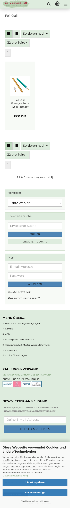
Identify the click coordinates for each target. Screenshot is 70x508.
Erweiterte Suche (35, 241)
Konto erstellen (19, 292)
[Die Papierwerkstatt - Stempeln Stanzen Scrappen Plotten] (15, 4)
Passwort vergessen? (24, 298)
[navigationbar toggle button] (66, 4)
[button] (9, 34)
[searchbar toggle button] (49, 4)
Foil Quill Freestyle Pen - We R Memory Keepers (20, 103)
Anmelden (35, 284)
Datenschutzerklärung (15, 475)
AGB (7, 334)
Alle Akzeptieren (35, 482)
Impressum (11, 350)
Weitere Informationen (35, 501)
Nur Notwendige (35, 492)
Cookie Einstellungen (16, 355)
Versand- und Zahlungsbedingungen (27, 374)
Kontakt (9, 328)
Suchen (35, 234)
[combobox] (35, 34)
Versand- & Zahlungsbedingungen (22, 323)
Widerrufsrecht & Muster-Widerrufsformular (27, 345)
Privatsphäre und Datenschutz (20, 339)
